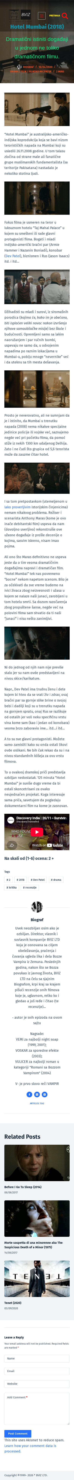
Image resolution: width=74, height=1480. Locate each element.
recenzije (30, 887)
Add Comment (17, 1397)
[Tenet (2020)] (36, 1279)
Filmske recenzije (40, 71)
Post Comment (18, 1433)
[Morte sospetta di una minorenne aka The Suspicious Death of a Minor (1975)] (36, 1218)
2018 (20, 880)
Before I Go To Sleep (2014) (22, 1187)
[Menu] (42, 16)
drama (56, 880)
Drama (14, 71)
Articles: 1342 (37, 1103)
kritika (12, 887)
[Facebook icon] (29, 1094)
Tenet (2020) (12, 1303)
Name (11, 1358)
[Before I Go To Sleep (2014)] (36, 1163)
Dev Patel (13, 256)
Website (12, 1383)
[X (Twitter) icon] (37, 1094)
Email (10, 1371)
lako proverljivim (17, 507)
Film (23, 71)
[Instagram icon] (44, 1094)
